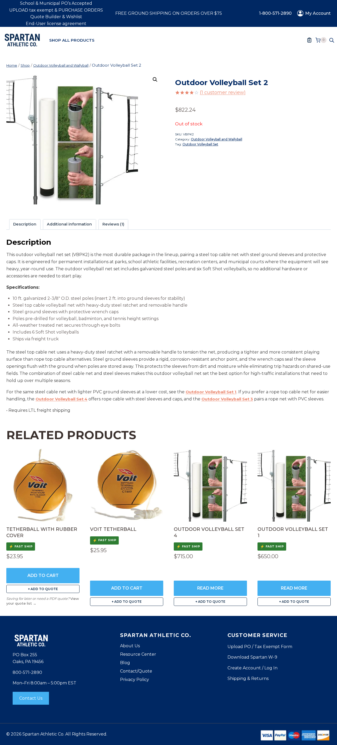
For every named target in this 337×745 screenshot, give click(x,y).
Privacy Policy (134, 679)
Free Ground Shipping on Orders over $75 (168, 13)
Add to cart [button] (43, 575)
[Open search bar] (331, 40)
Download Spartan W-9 (252, 657)
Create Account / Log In (252, 667)
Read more (210, 588)
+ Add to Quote (43, 589)
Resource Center (138, 654)
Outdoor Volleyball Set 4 (61, 398)
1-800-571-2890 (275, 13)
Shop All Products (72, 40)
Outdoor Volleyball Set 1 (211, 391)
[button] (155, 79)
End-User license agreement (56, 23)
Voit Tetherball (113, 529)
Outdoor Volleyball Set (200, 144)
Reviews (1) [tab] (113, 224)
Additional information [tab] (69, 224)
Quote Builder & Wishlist (56, 16)
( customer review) (223, 92)
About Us (130, 645)
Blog (125, 662)
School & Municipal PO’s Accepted (56, 3)
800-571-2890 (27, 672)
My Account (318, 13)
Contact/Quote (136, 671)
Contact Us (30, 698)
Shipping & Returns (248, 678)
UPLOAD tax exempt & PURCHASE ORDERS (56, 10)
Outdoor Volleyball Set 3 (227, 398)
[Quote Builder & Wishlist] (309, 40)
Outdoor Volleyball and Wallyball (216, 139)
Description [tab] (24, 224)
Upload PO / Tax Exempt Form (259, 646)
